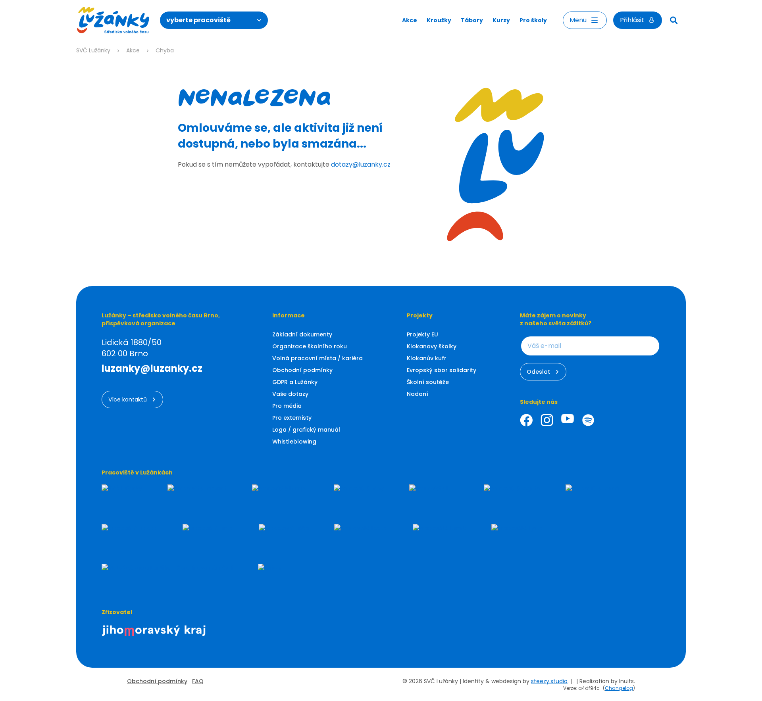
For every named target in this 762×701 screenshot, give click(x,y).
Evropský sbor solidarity (441, 370)
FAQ (198, 681)
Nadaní (417, 394)
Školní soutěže (428, 382)
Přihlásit (632, 20)
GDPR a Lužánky (295, 382)
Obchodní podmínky (302, 370)
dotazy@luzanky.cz (361, 164)
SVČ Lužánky (93, 50)
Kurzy (501, 20)
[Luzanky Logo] (113, 20)
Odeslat (538, 372)
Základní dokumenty (302, 334)
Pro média (287, 406)
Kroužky (439, 20)
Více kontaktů (127, 399)
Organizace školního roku (309, 346)
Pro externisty (292, 418)
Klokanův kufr (426, 358)
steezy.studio (549, 681)
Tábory (472, 20)
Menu (578, 20)
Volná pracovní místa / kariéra (317, 358)
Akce (409, 20)
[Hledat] (674, 20)
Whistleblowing (294, 442)
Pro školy (533, 20)
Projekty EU (422, 334)
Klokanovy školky (431, 346)
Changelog (619, 688)
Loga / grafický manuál (306, 430)
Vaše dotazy (290, 394)
